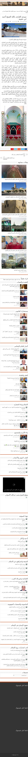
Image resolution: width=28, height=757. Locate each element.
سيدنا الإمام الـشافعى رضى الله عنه (18, 154)
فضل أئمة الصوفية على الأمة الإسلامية (17, 531)
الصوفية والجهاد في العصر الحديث (18, 527)
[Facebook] (16, 755)
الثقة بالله (17, 383)
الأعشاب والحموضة (21, 468)
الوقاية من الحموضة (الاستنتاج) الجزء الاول (17, 471)
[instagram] (12, 755)
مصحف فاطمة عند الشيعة (20, 564)
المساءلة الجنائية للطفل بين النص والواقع (11, 319)
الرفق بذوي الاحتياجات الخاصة (19, 631)
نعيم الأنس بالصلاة (21, 541)
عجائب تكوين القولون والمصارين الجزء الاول (16, 464)
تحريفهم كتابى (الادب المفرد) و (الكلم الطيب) (16, 614)
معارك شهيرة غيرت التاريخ (20, 416)
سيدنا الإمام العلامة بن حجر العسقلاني (9, 158)
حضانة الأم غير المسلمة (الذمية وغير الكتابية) (10, 337)
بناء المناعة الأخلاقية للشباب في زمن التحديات (16, 412)
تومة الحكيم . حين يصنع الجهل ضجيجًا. (18, 450)
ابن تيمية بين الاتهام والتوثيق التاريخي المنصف (10, 290)
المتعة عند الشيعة (21, 571)
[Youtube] (15, 755)
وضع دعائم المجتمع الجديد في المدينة (17, 650)
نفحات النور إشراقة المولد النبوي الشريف (11, 354)
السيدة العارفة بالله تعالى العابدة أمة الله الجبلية (15, 179)
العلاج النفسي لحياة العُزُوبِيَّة (19, 441)
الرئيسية (25, 11)
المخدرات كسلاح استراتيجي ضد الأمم (18, 610)
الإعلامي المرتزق (21, 618)
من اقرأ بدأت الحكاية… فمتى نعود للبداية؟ (17, 420)
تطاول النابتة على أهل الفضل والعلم (12, 389)
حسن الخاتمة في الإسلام (14, 395)
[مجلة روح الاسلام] (14, 3)
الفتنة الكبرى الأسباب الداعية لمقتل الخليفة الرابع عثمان (14, 597)
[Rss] (17, 755)
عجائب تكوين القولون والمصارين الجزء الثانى (16, 460)
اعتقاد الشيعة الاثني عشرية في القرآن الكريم (16, 568)
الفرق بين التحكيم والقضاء (14, 325)
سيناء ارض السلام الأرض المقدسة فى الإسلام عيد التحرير (14, 524)
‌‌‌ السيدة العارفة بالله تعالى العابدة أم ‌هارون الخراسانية (14, 214)
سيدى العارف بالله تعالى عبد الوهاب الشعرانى (16, 197)
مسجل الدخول (11, 279)
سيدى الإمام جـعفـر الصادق (20, 270)
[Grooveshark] (14, 755)
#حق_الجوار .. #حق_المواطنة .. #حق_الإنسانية (16, 628)
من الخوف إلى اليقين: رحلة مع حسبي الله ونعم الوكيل (14, 545)
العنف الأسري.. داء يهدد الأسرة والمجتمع (11, 435)
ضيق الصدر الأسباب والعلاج (14, 552)
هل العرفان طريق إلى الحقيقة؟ (13, 378)
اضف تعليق (7, 21)
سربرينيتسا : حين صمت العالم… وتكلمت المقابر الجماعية (14, 635)
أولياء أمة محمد (20, 11)
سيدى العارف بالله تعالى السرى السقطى (17, 233)
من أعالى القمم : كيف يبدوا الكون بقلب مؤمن (16, 548)
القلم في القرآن (16, 296)
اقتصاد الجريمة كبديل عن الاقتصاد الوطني (17, 607)
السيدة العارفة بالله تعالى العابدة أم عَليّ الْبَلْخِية (15, 250)
